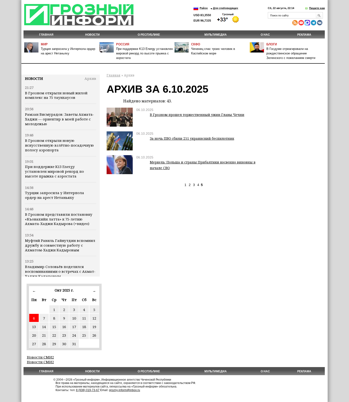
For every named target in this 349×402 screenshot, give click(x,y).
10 (74, 318)
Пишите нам (317, 8)
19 (94, 326)
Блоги (271, 44)
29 (54, 343)
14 (44, 326)
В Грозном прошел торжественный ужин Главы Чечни (197, 114)
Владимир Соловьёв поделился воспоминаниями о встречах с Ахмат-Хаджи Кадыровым (60, 271)
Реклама (304, 34)
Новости (34, 78)
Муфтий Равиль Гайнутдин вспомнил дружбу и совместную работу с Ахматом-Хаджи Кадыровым (60, 245)
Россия (122, 44)
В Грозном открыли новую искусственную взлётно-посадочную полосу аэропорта (59, 145)
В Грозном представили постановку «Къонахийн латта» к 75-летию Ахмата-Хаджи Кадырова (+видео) (58, 219)
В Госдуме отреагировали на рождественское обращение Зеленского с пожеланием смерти (290, 53)
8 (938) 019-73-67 (87, 390)
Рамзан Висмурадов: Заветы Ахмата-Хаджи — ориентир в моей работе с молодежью (59, 119)
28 (44, 343)
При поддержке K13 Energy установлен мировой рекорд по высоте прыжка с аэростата (144, 53)
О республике (149, 34)
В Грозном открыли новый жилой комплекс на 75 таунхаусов (56, 95)
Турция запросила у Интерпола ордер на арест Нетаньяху (54, 195)
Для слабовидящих (225, 8)
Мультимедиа (215, 34)
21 (44, 335)
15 (54, 326)
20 (34, 335)
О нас (265, 34)
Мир (44, 44)
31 (74, 343)
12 (94, 318)
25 (84, 335)
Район (204, 8)
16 (64, 326)
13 (34, 326)
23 (64, 335)
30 (64, 343)
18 (84, 326)
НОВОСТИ (92, 34)
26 (94, 335)
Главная (46, 34)
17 (74, 326)
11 (84, 318)
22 (54, 335)
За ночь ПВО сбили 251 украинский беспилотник (192, 138)
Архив (90, 78)
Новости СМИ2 (40, 357)
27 (34, 343)
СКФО (195, 44)
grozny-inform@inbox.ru (124, 390)
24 (74, 335)
